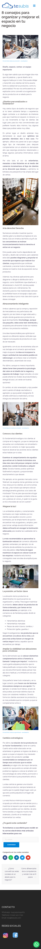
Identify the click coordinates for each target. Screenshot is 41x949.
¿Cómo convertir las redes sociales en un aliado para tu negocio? (12, 874)
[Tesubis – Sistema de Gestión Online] (15, 5)
